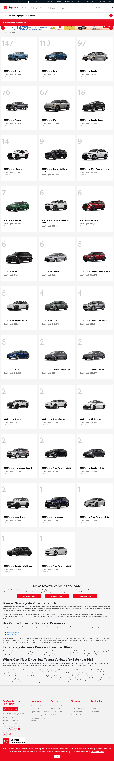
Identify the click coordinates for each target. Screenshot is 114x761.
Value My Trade (76, 711)
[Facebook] (5, 728)
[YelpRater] (5, 734)
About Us (94, 705)
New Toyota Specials (29, 596)
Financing (76, 700)
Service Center (56, 711)
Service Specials (57, 708)
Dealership (97, 700)
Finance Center (76, 705)
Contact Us (12, 708)
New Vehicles (36, 705)
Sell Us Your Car (77, 715)
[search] (112, 7)
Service (54, 700)
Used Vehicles (36, 708)
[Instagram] (9, 728)
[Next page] (111, 28)
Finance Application (13, 632)
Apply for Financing (57, 596)
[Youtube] (19, 728)
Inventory (36, 700)
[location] (65, 1)
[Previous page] (2, 28)
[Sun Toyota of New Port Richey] (11, 7)
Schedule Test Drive (85, 596)
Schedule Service (57, 705)
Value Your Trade (12, 634)
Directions (95, 711)
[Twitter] (14, 728)
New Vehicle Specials (39, 715)
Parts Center (55, 715)
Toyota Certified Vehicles (40, 711)
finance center (19, 651)
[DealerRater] (9, 734)
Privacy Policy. (97, 751)
